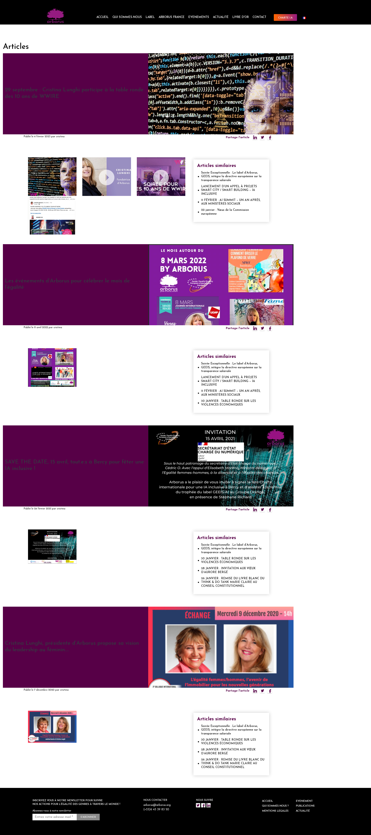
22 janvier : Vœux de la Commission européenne (225, 212)
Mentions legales (275, 811)
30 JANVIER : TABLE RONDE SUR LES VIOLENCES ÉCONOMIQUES (228, 403)
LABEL (150, 17)
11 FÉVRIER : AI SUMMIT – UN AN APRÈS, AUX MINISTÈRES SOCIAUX (230, 202)
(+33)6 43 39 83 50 (156, 809)
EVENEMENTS (198, 17)
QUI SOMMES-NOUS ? (275, 806)
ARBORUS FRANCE (172, 17)
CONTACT (259, 17)
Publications (305, 806)
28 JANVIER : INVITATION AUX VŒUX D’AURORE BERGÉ (228, 570)
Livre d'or (240, 17)
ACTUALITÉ (221, 17)
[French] (306, 18)
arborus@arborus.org (157, 805)
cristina (60, 136)
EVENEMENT (304, 801)
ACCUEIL (102, 17)
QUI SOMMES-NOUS (127, 17)
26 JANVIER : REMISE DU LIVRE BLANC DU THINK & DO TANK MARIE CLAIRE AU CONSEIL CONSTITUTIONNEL (232, 582)
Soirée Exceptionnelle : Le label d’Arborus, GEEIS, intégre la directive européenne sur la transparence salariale (231, 176)
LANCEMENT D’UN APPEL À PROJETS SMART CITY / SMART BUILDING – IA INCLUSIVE (229, 190)
